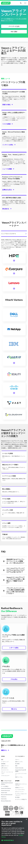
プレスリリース (4, 770)
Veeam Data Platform (6, 788)
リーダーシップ (4, 762)
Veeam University (19, 768)
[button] (14, 840)
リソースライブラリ (20, 790)
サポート (17, 759)
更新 (16, 766)
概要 (2, 759)
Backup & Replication (6, 801)
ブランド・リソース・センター (7, 772)
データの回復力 (4, 786)
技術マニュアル (19, 762)
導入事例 (17, 764)
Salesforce (3, 797)
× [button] (26, 819)
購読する (4, 750)
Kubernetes (4, 799)
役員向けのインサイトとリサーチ (21, 784)
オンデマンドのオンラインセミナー (21, 794)
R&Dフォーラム (18, 777)
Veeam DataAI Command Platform (7, 783)
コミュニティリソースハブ (21, 774)
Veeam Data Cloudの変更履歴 (20, 770)
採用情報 (3, 764)
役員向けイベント (19, 787)
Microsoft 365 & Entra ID (6, 795)
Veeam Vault (4, 792)
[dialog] (14, 831)
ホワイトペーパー (19, 792)
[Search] (20, 3)
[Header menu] (25, 3)
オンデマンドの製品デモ (21, 799)
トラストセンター (5, 775)
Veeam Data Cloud (5, 790)
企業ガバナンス (4, 766)
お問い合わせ (4, 768)
